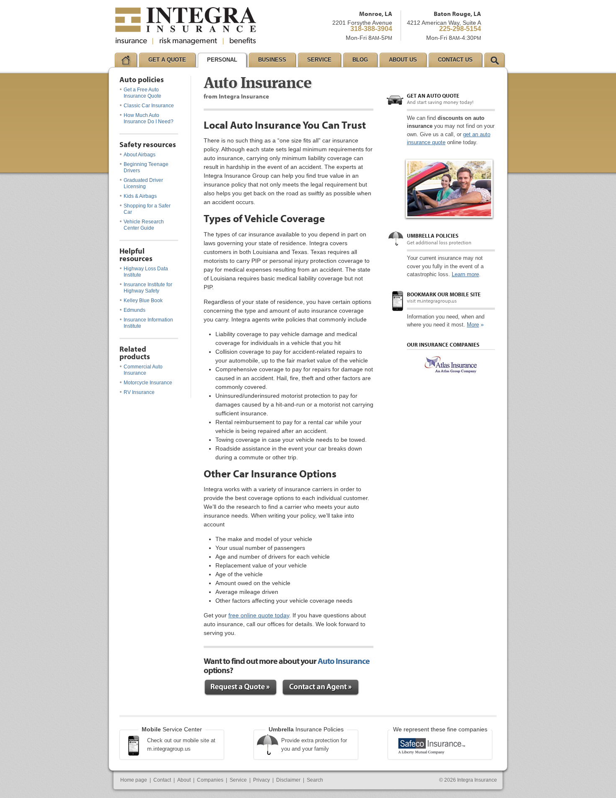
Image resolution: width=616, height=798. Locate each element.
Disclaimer (288, 780)
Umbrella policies (432, 235)
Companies (210, 780)
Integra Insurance (477, 780)
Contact (162, 780)
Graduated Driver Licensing (143, 183)
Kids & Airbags (140, 196)
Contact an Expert (321, 687)
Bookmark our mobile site (444, 294)
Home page (133, 780)
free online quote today (258, 615)
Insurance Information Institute (148, 323)
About (184, 780)
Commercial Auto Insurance (143, 370)
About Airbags (139, 155)
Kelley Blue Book (143, 300)
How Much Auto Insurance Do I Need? (148, 118)
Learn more (465, 274)
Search (315, 780)
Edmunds (134, 310)
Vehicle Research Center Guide (144, 225)
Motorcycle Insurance (148, 383)
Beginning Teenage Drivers (146, 167)
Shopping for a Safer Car (147, 209)
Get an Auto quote (433, 95)
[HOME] (125, 59)
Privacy (261, 780)
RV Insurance (139, 392)
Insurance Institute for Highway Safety (148, 288)
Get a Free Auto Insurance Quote (142, 93)
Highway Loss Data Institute (146, 272)
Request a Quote (240, 687)
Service (238, 780)
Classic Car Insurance (149, 106)
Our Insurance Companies (443, 344)
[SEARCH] (494, 59)
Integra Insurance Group (185, 26)
